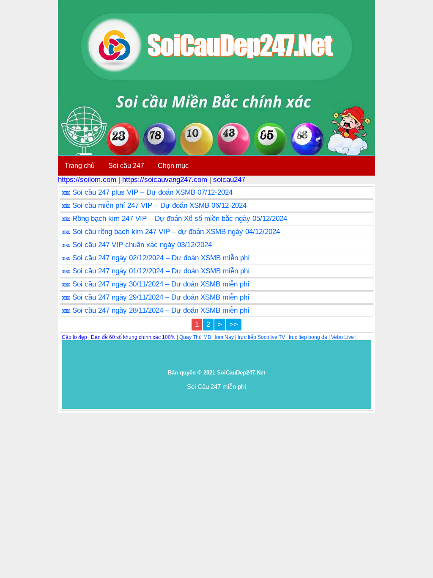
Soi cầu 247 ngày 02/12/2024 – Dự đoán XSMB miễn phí (161, 258)
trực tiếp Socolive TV (261, 337)
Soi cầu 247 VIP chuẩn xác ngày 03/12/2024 (142, 245)
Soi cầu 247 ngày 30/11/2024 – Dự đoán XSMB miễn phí (160, 284)
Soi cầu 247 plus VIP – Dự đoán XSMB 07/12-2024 (152, 192)
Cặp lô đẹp (74, 337)
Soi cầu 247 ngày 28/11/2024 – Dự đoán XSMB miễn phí (160, 310)
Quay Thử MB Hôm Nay (206, 337)
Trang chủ (80, 165)
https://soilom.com (87, 180)
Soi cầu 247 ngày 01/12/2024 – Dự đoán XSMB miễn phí (161, 271)
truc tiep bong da (308, 337)
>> (234, 324)
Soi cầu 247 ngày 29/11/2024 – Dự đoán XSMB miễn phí (160, 297)
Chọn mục (173, 165)
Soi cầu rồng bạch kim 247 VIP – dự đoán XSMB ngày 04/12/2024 (176, 232)
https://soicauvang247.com (164, 180)
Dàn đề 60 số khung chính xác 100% (133, 337)
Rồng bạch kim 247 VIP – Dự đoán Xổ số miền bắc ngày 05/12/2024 (179, 219)
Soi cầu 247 (126, 165)
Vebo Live (342, 337)
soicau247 (229, 180)
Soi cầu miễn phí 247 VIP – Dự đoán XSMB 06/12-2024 (159, 205)
